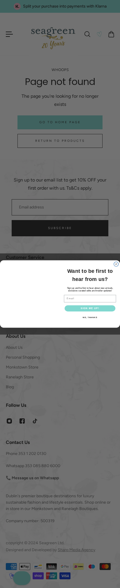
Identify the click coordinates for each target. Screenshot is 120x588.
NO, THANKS (90, 318)
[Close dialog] (116, 260)
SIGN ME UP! (90, 308)
